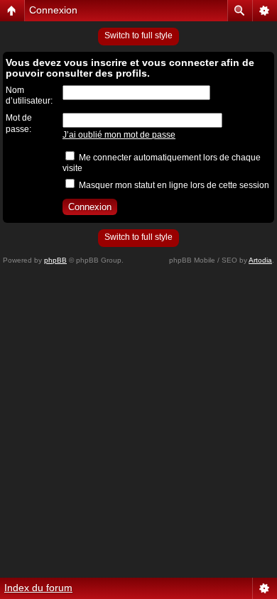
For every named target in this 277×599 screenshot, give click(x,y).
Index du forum (38, 587)
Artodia (260, 260)
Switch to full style (138, 35)
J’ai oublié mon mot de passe (119, 135)
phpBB (55, 260)
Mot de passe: (19, 123)
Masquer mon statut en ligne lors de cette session (173, 185)
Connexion (53, 10)
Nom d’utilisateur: (29, 95)
